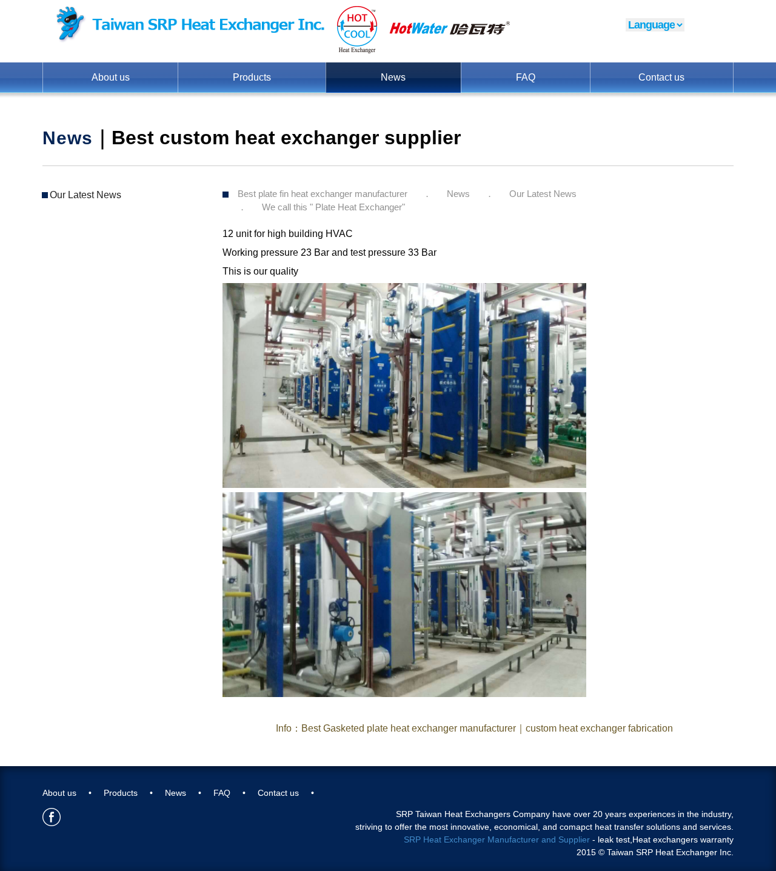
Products (252, 77)
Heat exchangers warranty (683, 839)
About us (111, 77)
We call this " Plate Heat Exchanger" (333, 207)
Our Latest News (85, 195)
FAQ (525, 77)
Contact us (661, 77)
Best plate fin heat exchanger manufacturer (322, 194)
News (393, 77)
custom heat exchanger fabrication (599, 728)
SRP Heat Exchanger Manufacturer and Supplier (497, 839)
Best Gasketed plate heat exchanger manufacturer (408, 728)
